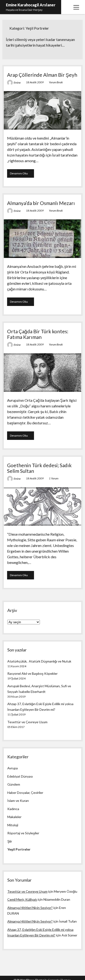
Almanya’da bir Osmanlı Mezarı (41, 203)
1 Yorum (53, 478)
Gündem (13, 784)
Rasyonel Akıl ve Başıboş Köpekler (32, 673)
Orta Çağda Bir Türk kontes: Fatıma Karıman (37, 334)
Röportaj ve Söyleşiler (23, 833)
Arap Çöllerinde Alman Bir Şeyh (42, 75)
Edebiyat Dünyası (20, 776)
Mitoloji (12, 825)
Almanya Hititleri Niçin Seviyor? (30, 908)
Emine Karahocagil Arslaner (30, 5)
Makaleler (14, 817)
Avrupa (12, 768)
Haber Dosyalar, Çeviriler (25, 793)
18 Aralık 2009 (35, 82)
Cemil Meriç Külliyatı (22, 899)
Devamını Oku (22, 174)
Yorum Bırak (56, 82)
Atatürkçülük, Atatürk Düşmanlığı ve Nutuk (39, 661)
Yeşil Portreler (18, 849)
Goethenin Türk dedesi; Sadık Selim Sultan (39, 468)
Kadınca (13, 809)
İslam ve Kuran (18, 801)
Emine (17, 82)
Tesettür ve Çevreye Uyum (27, 722)
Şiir (9, 841)
